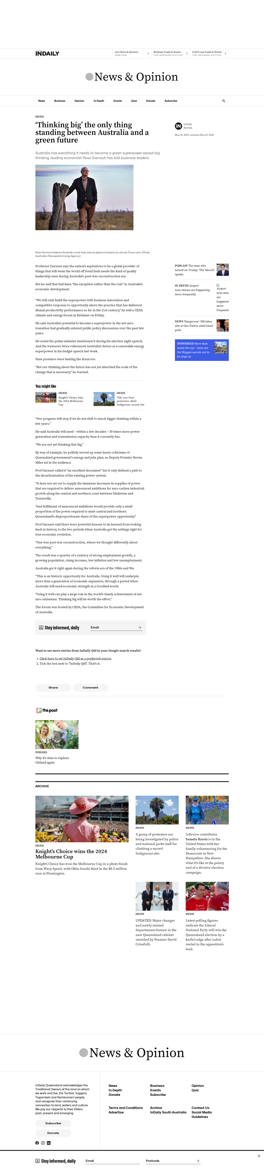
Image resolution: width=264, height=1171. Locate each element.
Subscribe (171, 100)
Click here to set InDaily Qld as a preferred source (75, 658)
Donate (150, 100)
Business (59, 100)
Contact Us (200, 1108)
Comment (90, 687)
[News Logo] (131, 77)
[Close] (259, 1155)
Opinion (79, 100)
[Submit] (139, 627)
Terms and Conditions (126, 1108)
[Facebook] (37, 1143)
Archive (156, 1108)
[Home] (54, 53)
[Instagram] (43, 1143)
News (41, 100)
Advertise (116, 1112)
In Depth (99, 100)
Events (118, 100)
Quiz (134, 100)
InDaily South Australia (168, 1112)
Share (53, 687)
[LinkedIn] (48, 1143)
